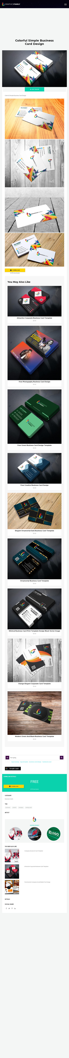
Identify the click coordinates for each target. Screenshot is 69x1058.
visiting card (29, 807)
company (21, 807)
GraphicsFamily (34, 825)
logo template (24, 762)
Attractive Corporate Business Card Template (34, 318)
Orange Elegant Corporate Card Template (34, 684)
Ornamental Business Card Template (34, 581)
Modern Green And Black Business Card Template (34, 736)
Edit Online (35, 89)
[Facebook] (6, 908)
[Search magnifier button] (61, 757)
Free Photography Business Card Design (34, 382)
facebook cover (46, 762)
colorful (14, 807)
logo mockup (15, 762)
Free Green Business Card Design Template (35, 445)
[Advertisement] (34, 25)
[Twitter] (9, 908)
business (8, 807)
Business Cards (9, 799)
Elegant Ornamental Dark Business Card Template (34, 531)
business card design (35, 762)
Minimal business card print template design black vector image (34, 631)
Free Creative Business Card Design (35, 485)
